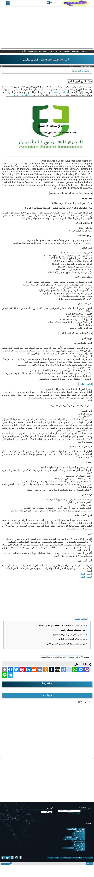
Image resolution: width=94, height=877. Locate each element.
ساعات (68, 837)
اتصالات (81, 829)
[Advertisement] (47, 29)
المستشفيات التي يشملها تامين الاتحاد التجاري (69, 635)
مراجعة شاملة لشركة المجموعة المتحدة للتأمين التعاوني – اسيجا (62, 625)
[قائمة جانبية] (8, 3)
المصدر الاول (86, 574)
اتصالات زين (71, 829)
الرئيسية (90, 51)
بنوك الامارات (79, 831)
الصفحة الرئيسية (87, 857)
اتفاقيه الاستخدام (76, 857)
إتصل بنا (50, 857)
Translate (76, 813)
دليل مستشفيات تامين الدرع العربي (72, 630)
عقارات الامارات (78, 846)
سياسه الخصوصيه (65, 857)
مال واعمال (80, 848)
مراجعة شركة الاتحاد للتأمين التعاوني (72, 639)
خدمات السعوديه (80, 51)
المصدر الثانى (85, 576)
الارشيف (56, 857)
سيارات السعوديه (78, 841)
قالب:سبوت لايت (5, 863)
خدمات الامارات (78, 833)
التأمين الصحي (58, 92)
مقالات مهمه (58, 51)
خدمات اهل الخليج (22, 95)
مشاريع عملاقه (68, 848)
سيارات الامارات (70, 839)
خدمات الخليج (89, 863)
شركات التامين (68, 51)
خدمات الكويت (79, 837)
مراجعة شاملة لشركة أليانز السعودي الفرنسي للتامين (66, 644)
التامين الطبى (85, 384)
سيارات (81, 839)
